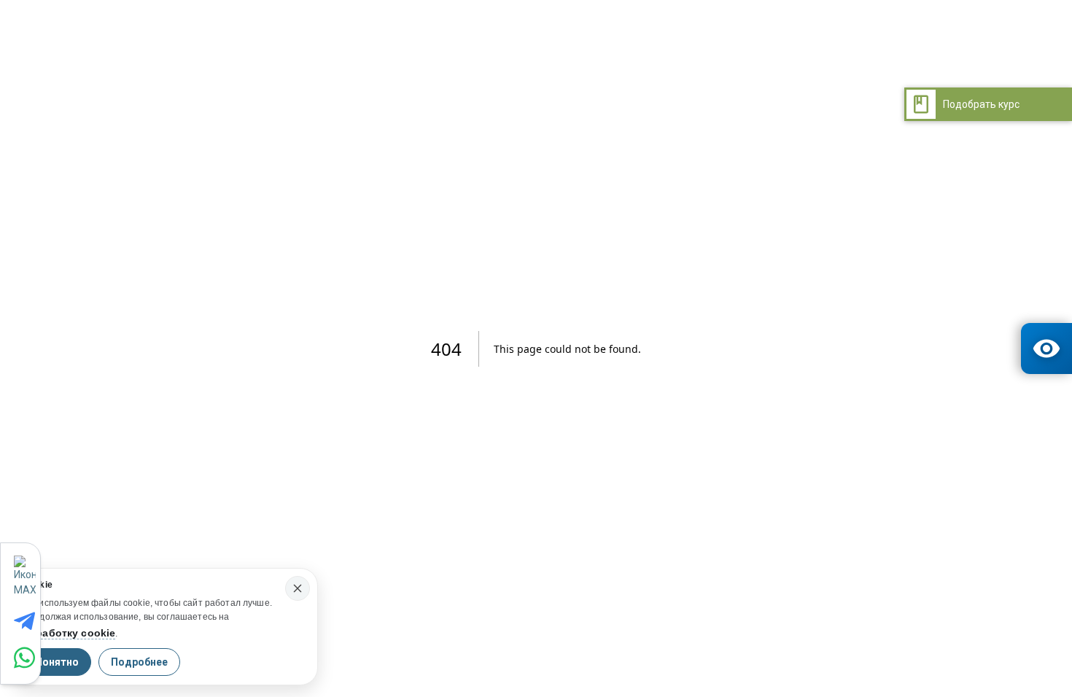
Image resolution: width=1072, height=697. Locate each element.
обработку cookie (69, 633)
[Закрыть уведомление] (297, 588)
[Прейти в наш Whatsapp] (27, 658)
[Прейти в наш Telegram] (27, 621)
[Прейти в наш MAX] (26, 577)
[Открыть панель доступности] (1046, 348)
